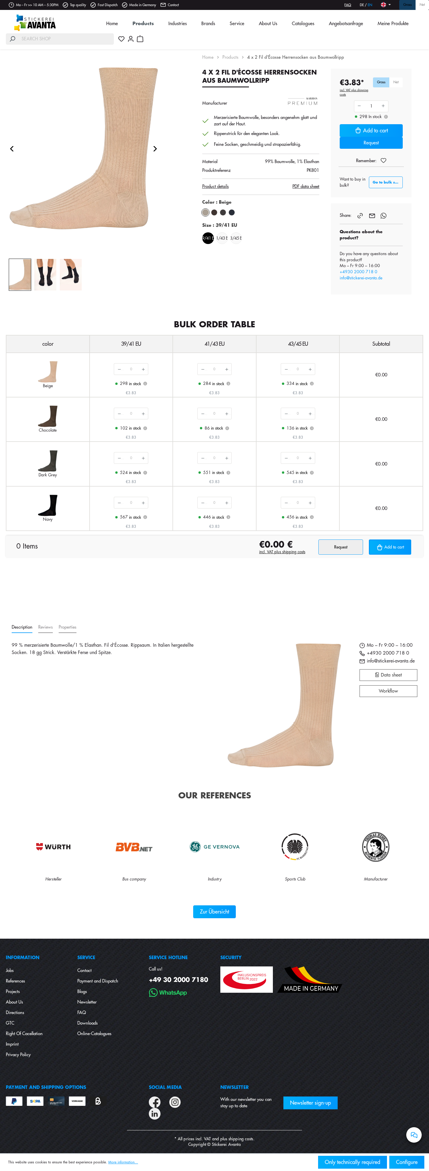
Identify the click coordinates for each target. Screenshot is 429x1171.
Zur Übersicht (214, 911)
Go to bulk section (388, 182)
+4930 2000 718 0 (358, 272)
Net (422, 5)
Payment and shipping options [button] (46, 1087)
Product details (215, 186)
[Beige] (205, 212)
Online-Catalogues (94, 1034)
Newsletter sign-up (310, 1103)
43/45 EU (236, 238)
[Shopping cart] (140, 38)
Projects (13, 992)
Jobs (10, 970)
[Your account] (130, 38)
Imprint (12, 1044)
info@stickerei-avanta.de (361, 278)
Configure (407, 1162)
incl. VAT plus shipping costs (354, 92)
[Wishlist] (121, 38)
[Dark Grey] (223, 212)
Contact (173, 5)
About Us (14, 1002)
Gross (407, 5)
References (15, 981)
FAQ (347, 5)
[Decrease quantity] (119, 369)
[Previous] (12, 149)
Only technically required (352, 1162)
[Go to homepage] (35, 23)
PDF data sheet (305, 186)
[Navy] (232, 212)
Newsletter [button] (234, 1087)
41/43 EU (222, 238)
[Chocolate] (214, 212)
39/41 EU (208, 238)
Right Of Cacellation (24, 1034)
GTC (10, 1023)
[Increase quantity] (143, 369)
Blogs (82, 992)
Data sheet (390, 675)
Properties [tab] (67, 627)
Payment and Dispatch (97, 981)
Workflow (388, 691)
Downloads (87, 1023)
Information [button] (22, 958)
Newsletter (87, 1002)
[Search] (12, 39)
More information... (123, 1162)
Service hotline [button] (168, 958)
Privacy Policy (18, 1055)
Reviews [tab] (45, 627)
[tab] (22, 627)
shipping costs (241, 1139)
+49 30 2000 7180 (178, 980)
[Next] (155, 149)
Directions (15, 1013)
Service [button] (86, 958)
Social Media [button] (165, 1087)
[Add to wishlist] (383, 160)
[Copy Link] (361, 215)
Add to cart (375, 130)
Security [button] (231, 958)
